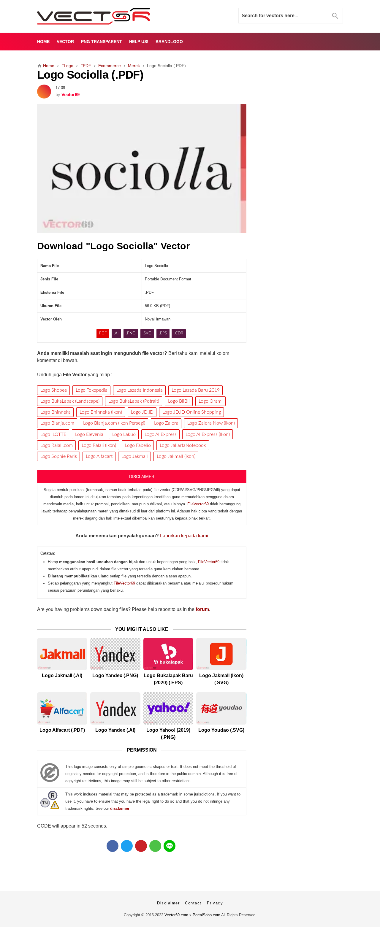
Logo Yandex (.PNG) (115, 675)
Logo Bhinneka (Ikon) (101, 412)
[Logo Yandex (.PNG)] (115, 654)
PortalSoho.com (206, 915)
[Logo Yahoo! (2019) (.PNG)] (168, 708)
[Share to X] (127, 846)
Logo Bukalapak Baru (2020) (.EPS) (168, 679)
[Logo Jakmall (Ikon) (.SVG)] (221, 654)
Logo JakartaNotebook (183, 445)
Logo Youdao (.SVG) (221, 730)
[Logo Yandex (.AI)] (115, 708)
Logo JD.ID (142, 412)
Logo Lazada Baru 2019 (196, 390)
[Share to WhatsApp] (155, 846)
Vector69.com (176, 915)
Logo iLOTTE (53, 434)
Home (43, 41)
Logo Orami (211, 401)
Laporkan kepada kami (184, 535)
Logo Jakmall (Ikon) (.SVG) (221, 679)
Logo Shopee (53, 390)
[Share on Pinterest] (141, 846)
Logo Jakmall (134, 456)
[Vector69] (112, 16)
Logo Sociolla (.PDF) (90, 74)
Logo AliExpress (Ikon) (208, 434)
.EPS (163, 333)
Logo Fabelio (138, 445)
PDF (103, 333)
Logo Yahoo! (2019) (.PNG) (168, 734)
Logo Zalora (166, 423)
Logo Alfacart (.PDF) (62, 730)
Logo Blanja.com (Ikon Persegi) (114, 423)
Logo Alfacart (99, 456)
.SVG (147, 333)
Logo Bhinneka (55, 412)
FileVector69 (198, 504)
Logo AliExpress (161, 434)
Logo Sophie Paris (58, 456)
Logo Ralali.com (56, 445)
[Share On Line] (169, 846)
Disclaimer (168, 903)
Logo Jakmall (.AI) (62, 675)
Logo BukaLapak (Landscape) (69, 401)
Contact (193, 903)
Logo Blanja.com (57, 423)
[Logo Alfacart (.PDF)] (62, 708)
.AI (116, 333)
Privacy (215, 903)
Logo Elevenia (89, 434)
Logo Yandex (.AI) (115, 730)
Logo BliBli (179, 401)
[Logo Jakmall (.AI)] (62, 654)
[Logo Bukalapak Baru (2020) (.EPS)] (168, 654)
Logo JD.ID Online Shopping (191, 412)
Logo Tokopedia (91, 390)
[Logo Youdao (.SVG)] (221, 708)
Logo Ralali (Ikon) (99, 445)
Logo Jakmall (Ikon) (176, 456)
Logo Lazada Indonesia (139, 390)
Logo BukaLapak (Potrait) (133, 401)
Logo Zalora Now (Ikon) (211, 423)
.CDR (178, 333)
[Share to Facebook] (112, 846)
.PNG (130, 333)
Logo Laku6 (124, 434)
